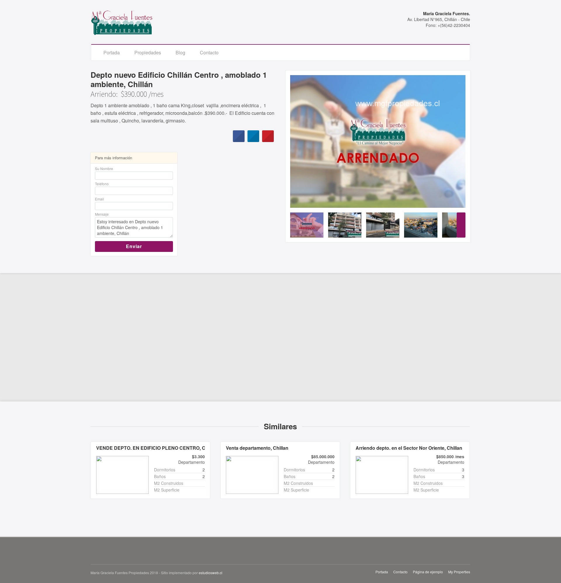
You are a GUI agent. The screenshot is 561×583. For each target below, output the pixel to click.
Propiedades (147, 52)
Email (99, 198)
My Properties (459, 571)
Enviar (134, 246)
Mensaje (102, 214)
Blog (180, 52)
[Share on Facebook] (239, 140)
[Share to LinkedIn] (253, 140)
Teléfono (102, 183)
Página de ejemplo (428, 571)
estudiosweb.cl (210, 572)
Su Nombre (104, 168)
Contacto (209, 52)
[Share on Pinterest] (268, 140)
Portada (111, 52)
